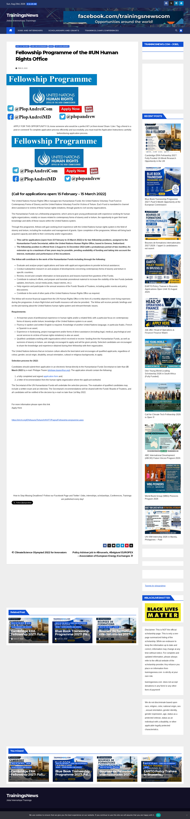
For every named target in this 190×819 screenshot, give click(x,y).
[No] (186, 815)
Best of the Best (22, 46)
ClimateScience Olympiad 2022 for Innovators (40, 552)
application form (51, 376)
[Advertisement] (72, 458)
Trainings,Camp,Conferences (102, 30)
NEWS (51, 46)
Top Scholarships (62, 46)
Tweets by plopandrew (155, 586)
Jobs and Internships (30, 30)
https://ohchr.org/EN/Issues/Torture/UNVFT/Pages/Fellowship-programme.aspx (48, 420)
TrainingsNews (22, 15)
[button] (176, 30)
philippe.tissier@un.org (58, 370)
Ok (158, 815)
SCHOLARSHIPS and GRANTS (63, 30)
